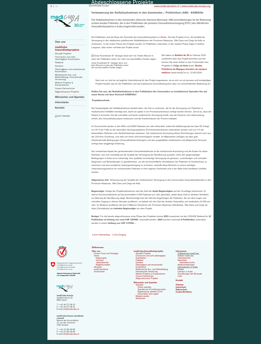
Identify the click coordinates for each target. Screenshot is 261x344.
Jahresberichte (102, 262)
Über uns (60, 41)
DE (56, 6)
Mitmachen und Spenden (69, 97)
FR (52, 6)
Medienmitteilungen (186, 265)
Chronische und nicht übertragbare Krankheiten (67, 57)
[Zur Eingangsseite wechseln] (68, 30)
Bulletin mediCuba (185, 256)
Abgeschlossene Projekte (67, 91)
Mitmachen (140, 298)
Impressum (181, 287)
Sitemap (179, 285)
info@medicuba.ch (71, 309)
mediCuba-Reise (101, 269)
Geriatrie (59, 65)
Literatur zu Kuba (185, 271)
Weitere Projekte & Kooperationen (64, 83)
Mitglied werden (142, 296)
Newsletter (182, 260)
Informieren (62, 102)
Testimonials (99, 271)
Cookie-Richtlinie (184, 292)
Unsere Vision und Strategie (106, 253)
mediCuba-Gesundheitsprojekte (67, 48)
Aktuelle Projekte (63, 53)
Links (180, 276)
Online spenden (144, 287)
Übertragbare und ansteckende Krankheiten (70, 70)
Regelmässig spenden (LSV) (150, 291)
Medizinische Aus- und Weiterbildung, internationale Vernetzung (68, 77)
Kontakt (59, 107)
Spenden (139, 285)
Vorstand (99, 260)
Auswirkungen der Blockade (190, 274)
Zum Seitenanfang (102, 235)
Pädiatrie (59, 62)
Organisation (101, 258)
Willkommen (98, 247)
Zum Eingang (120, 235)
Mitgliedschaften (103, 265)
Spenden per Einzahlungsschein (152, 289)
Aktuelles (98, 267)
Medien (181, 269)
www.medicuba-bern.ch (166, 6)
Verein (96, 256)
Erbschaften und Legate (148, 294)
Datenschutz (181, 289)
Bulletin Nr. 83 (182, 55)
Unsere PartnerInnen (65, 88)
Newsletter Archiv (187, 262)
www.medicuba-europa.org (196, 6)
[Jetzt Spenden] (70, 116)
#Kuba (163, 37)
